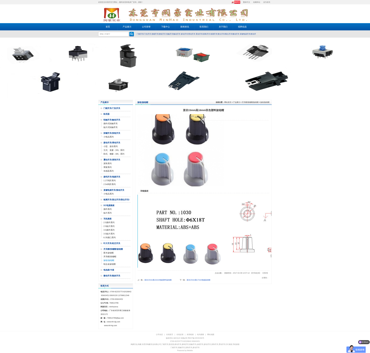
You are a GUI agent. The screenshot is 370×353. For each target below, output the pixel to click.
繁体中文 (246, 2)
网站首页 (227, 102)
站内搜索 (200, 334)
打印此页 (255, 273)
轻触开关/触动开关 (173, 34)
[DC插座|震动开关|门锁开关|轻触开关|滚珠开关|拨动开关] (115, 13)
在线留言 (169, 334)
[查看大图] (180, 186)
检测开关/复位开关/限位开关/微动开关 (224, 34)
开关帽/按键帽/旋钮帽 (250, 102)
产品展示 (236, 102)
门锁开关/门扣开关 (144, 34)
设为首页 (266, 2)
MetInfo (190, 351)
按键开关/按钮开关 (158, 34)
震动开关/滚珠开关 (203, 34)
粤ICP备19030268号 (196, 338)
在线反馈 (179, 334)
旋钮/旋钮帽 (264, 102)
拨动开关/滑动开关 (188, 34)
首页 (108, 26)
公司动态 (159, 334)
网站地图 (210, 334)
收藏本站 (256, 2)
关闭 (265, 273)
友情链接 (190, 334)
